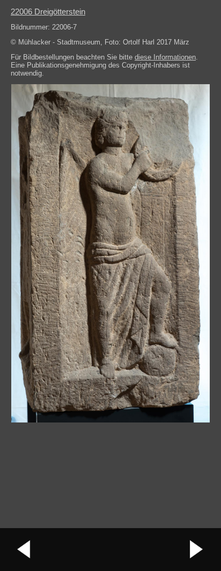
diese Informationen (165, 57)
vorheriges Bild (24, 549)
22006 (48, 11)
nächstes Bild (197, 549)
